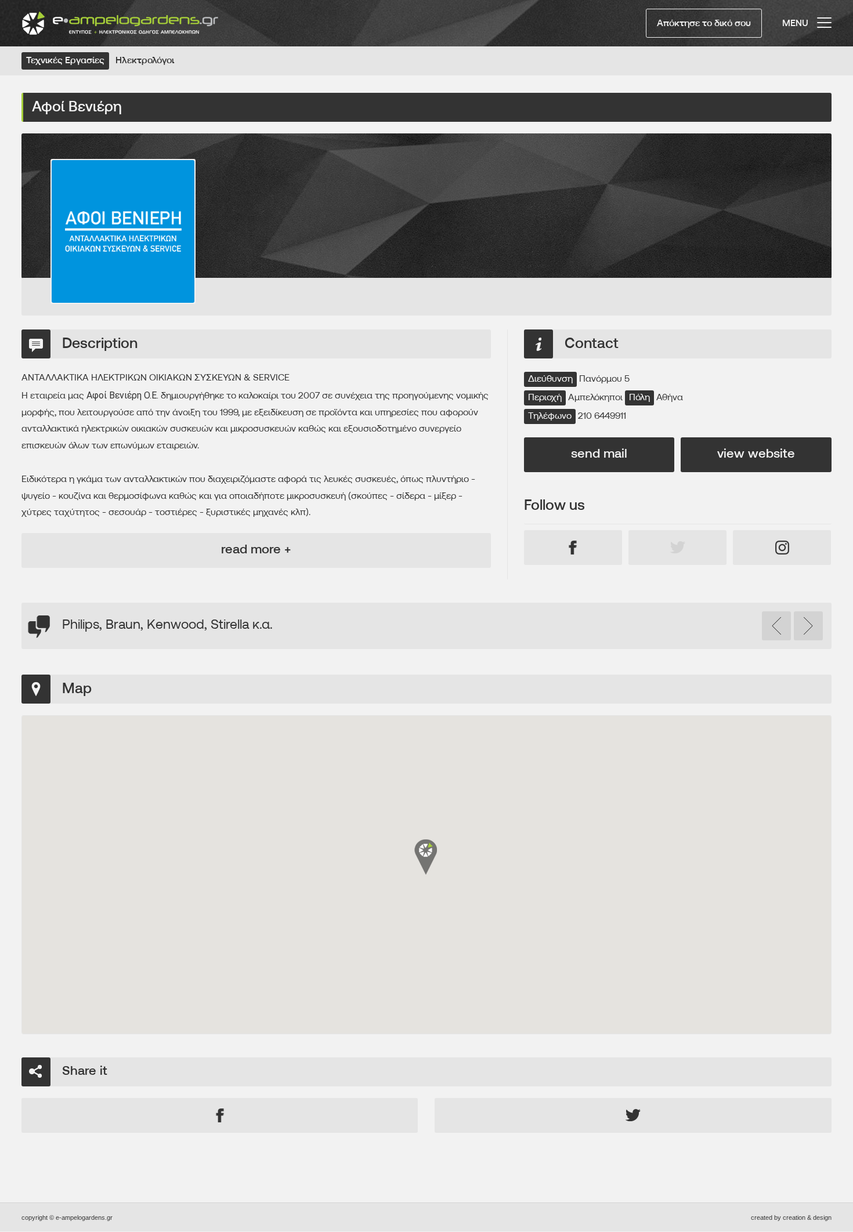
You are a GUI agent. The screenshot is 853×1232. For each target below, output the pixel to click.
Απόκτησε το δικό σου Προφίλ (704, 28)
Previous (776, 625)
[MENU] (824, 17)
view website (756, 454)
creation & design (807, 1217)
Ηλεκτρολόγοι (144, 61)
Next (808, 625)
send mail (599, 454)
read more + (256, 550)
